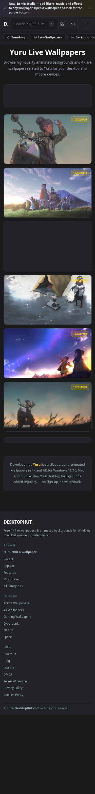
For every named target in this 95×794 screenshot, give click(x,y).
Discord (9, 668)
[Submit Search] (73, 24)
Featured (10, 572)
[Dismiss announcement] (90, 8)
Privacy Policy (13, 688)
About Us (10, 654)
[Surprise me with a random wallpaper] (62, 24)
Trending (18, 37)
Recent (8, 559)
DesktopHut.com (27, 708)
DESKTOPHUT (18, 522)
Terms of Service (15, 681)
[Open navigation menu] (86, 24)
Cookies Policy (13, 695)
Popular (9, 566)
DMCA (8, 674)
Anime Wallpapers (16, 603)
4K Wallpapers (14, 610)
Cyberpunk (11, 623)
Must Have (11, 579)
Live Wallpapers (50, 37)
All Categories (13, 586)
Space (8, 637)
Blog (7, 661)
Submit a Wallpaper (22, 552)
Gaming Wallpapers (17, 616)
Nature (8, 630)
